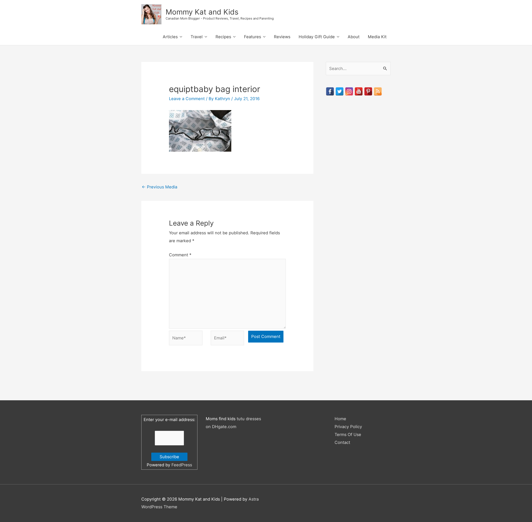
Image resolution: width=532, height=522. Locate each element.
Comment (180, 254)
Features (252, 36)
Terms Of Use (348, 434)
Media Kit (377, 36)
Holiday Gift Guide (317, 36)
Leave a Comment (187, 98)
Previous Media (159, 186)
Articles (170, 36)
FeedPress (181, 464)
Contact (342, 442)
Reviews (282, 36)
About (354, 36)
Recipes (223, 36)
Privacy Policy (348, 426)
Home (340, 418)
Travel (197, 36)
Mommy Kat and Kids (202, 11)
